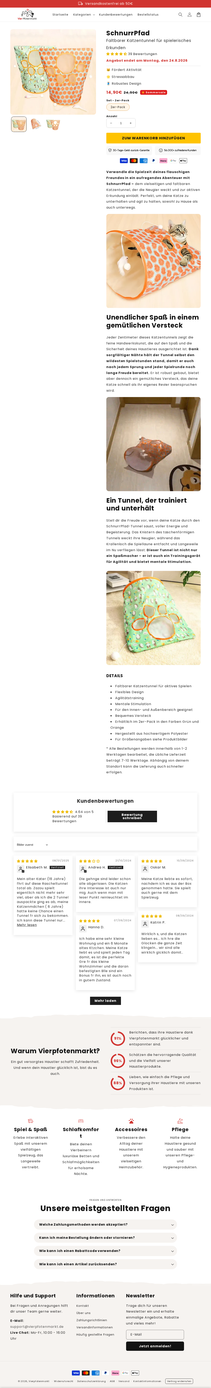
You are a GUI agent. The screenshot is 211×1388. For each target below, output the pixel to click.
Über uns (83, 1313)
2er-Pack (118, 107)
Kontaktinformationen (147, 1381)
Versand (123, 1381)
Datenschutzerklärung (91, 1381)
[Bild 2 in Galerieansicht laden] (35, 124)
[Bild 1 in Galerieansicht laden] (18, 124)
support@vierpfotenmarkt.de (37, 1326)
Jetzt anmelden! (155, 1346)
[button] (180, 14)
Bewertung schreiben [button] (132, 816)
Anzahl (111, 116)
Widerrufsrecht (63, 1381)
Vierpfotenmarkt (39, 1381)
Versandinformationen (94, 1327)
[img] (27, 861)
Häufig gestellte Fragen (95, 1335)
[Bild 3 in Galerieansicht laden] (53, 124)
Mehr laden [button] (105, 1000)
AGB (112, 1381)
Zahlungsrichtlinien (91, 1320)
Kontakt (82, 1306)
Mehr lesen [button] (27, 925)
